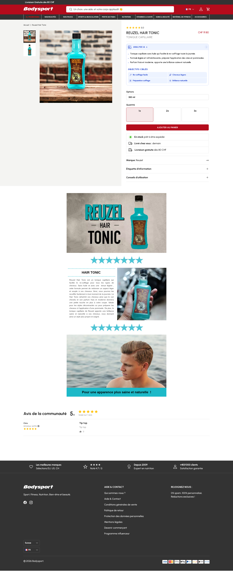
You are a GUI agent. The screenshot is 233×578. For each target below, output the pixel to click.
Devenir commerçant (115, 527)
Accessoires (201, 17)
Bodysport (37, 561)
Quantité (130, 105)
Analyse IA (140, 47)
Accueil (26, 25)
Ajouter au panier (167, 127)
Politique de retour (114, 510)
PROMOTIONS (33, 17)
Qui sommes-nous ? (114, 493)
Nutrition (126, 17)
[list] (76, 66)
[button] (208, 9)
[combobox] (120, 9)
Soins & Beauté (163, 17)
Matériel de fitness (182, 17)
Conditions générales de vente (120, 504)
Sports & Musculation (88, 17)
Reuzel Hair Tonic (39, 25)
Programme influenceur (117, 533)
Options (130, 91)
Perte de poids (108, 17)
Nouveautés (50, 17)
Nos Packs (68, 17)
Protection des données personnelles (124, 516)
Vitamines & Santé (144, 17)
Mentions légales (113, 522)
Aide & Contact (112, 498)
